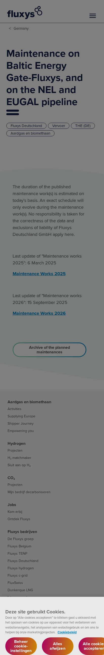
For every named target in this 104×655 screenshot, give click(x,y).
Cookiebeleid (67, 632)
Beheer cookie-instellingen (21, 646)
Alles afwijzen (57, 646)
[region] (52, 626)
